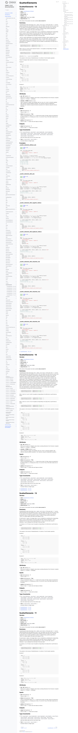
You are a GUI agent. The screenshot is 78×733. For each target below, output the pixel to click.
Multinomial (8, 205)
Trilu (6, 366)
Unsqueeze (8, 369)
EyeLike (7, 116)
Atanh (7, 38)
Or (6, 223)
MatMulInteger (8, 184)
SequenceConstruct (9, 301)
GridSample (8, 140)
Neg (6, 207)
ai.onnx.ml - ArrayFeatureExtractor (9, 377)
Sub (6, 345)
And (6, 28)
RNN (6, 237)
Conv (7, 80)
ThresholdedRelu (9, 359)
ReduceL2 (7, 250)
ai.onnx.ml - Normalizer (10, 395)
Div (6, 101)
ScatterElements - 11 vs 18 (11, 291)
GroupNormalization (9, 142)
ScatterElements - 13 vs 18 (11, 288)
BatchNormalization (9, 43)
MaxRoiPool (8, 189)
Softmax (7, 325)
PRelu (7, 225)
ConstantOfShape (9, 79)
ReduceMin (8, 259)
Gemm (7, 130)
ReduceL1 (7, 249)
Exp (6, 113)
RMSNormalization (9, 235)
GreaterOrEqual (8, 138)
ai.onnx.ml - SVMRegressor (10, 400)
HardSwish (8, 148)
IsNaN (7, 160)
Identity (7, 152)
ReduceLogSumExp (9, 254)
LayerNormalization (9, 165)
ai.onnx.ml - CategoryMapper (11, 382)
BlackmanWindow (9, 57)
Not (6, 215)
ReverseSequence (9, 272)
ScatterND (7, 296)
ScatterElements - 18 (65, 3)
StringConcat (8, 340)
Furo (31, 731)
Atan (6, 36)
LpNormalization (9, 179)
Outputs (64, 31)
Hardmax (7, 150)
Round (7, 277)
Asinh (7, 35)
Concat (7, 74)
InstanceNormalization (10, 157)
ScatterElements (9, 284)
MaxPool (7, 187)
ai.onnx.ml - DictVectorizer (10, 384)
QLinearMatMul (8, 232)
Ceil (6, 63)
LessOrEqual (8, 170)
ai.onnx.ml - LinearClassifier (10, 391)
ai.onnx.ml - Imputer (9, 388)
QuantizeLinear (8, 233)
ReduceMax (8, 255)
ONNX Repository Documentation (8, 427)
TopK (7, 362)
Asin (6, 33)
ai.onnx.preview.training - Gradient (10, 420)
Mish (6, 200)
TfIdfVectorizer (8, 357)
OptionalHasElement (9, 221)
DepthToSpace (8, 96)
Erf (6, 111)
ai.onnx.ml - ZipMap (9, 410)
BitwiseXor (7, 55)
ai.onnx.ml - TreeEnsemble (10, 403)
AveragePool (8, 41)
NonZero (7, 213)
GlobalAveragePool (9, 131)
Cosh (7, 87)
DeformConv (8, 94)
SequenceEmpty (9, 303)
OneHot (7, 216)
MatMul (7, 182)
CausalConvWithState (9, 62)
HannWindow (8, 145)
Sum (6, 347)
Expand (7, 114)
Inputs (64, 7)
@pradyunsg (28, 731)
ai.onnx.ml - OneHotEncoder (11, 396)
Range (7, 245)
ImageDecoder (8, 155)
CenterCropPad (8, 67)
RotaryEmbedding (9, 276)
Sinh (6, 320)
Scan (7, 281)
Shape (7, 311)
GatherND (7, 126)
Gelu (6, 128)
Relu (6, 267)
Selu (6, 298)
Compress (7, 72)
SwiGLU (7, 349)
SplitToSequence (9, 335)
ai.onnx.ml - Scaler (9, 401)
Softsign (7, 330)
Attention (7, 40)
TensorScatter (8, 356)
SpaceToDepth (8, 332)
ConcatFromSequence (10, 75)
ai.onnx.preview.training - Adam (10, 418)
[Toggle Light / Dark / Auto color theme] (58, 1)
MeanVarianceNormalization (10, 195)
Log (6, 174)
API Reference (7, 14)
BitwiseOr (7, 53)
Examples (64, 11)
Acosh (7, 23)
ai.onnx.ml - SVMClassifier (10, 398)
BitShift (7, 48)
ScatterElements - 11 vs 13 (11, 294)
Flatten (7, 118)
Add (6, 24)
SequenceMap (8, 310)
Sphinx (24, 731)
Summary (64, 5)
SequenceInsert (8, 306)
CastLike (7, 60)
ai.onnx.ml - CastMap (9, 380)
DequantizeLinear (9, 97)
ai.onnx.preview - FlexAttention (9, 412)
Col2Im (7, 70)
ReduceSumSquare (9, 264)
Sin (6, 318)
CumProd (7, 89)
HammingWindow (9, 143)
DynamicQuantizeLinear (10, 104)
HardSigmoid (8, 147)
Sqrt (6, 337)
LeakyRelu (7, 167)
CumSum (7, 91)
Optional (7, 218)
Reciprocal (7, 247)
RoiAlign (7, 274)
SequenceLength (9, 308)
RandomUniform (8, 242)
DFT (6, 92)
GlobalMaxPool (8, 135)
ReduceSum (8, 262)
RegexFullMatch (8, 266)
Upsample (7, 371)
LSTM (7, 164)
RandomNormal (8, 238)
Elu (6, 108)
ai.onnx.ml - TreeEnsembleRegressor (10, 408)
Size (6, 322)
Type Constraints (65, 10)
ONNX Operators (8, 16)
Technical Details (8, 424)
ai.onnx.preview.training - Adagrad (10, 415)
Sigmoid (7, 315)
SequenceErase (8, 305)
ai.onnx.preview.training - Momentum (10, 423)
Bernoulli (7, 45)
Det (6, 99)
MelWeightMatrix (9, 197)
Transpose (7, 364)
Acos (7, 21)
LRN (6, 162)
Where (7, 373)
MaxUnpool (8, 191)
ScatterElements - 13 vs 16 (11, 289)
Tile (6, 361)
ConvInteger (8, 82)
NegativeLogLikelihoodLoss (10, 209)
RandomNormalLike (9, 240)
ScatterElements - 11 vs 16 (11, 293)
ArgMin (7, 31)
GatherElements (8, 125)
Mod (6, 202)
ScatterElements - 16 (65, 25)
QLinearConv (8, 230)
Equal (7, 109)
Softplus (7, 328)
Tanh (7, 354)
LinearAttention (8, 172)
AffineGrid (7, 26)
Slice (6, 323)
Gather (7, 123)
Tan (6, 352)
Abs (6, 19)
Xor (6, 374)
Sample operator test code (10, 18)
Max (6, 186)
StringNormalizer (9, 342)
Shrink (7, 313)
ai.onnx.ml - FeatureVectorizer (9, 386)
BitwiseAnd (8, 50)
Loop (7, 177)
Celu (6, 65)
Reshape (7, 269)
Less (6, 169)
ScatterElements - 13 (65, 33)
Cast (6, 58)
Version (64, 4)
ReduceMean (8, 257)
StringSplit (7, 344)
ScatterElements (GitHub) (28, 11)
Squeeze (7, 339)
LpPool (7, 181)
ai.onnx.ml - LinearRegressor (11, 393)
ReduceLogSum (8, 252)
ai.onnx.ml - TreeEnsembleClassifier (10, 406)
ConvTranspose (8, 84)
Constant (7, 77)
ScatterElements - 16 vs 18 (11, 286)
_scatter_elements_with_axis (68, 14)
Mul (6, 204)
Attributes (64, 6)
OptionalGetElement (9, 220)
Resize (7, 271)
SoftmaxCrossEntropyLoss (10, 327)
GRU (6, 121)
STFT (7, 279)
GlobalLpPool (8, 133)
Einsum (7, 106)
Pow (6, 228)
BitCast (7, 46)
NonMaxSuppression (9, 211)
